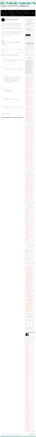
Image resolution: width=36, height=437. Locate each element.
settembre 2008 (27, 429)
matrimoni (30, 287)
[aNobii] (29, 319)
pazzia (29, 291)
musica (30, 288)
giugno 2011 (27, 388)
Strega (7, 50)
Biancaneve (27, 269)
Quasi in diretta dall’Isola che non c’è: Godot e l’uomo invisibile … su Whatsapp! (29, 147)
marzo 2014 (27, 355)
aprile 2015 (27, 347)
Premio (10, 49)
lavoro (27, 285)
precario (26, 297)
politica (30, 292)
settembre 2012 (27, 372)
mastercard (27, 287)
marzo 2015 (27, 348)
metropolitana (27, 288)
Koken (30, 283)
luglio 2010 (27, 400)
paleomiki (26, 112)
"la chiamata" (27, 266)
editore (30, 276)
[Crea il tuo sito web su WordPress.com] (18, 1)
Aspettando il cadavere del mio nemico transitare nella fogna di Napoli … (29, 134)
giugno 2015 (27, 344)
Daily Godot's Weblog (15, 6)
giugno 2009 (27, 417)
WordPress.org (27, 242)
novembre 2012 (27, 369)
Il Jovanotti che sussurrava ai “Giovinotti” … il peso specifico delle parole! (29, 144)
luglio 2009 (27, 416)
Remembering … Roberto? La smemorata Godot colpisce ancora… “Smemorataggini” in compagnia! (29, 81)
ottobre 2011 (27, 384)
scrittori (5, 50)
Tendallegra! (27, 240)
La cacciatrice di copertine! (29, 224)
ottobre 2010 (27, 396)
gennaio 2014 (27, 356)
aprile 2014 (27, 353)
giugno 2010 (27, 401)
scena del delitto (31, 301)
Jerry (30, 281)
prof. (29, 299)
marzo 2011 (27, 392)
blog (26, 249)
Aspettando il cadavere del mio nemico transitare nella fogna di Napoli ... (29, 179)
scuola (26, 257)
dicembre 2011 (27, 381)
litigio (29, 286)
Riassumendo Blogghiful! (13, 15)
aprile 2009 (27, 420)
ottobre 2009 (27, 412)
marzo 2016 (27, 343)
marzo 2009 (27, 421)
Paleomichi (27, 229)
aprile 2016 (27, 341)
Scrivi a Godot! (21, 15)
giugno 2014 (27, 351)
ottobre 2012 (27, 371)
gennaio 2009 (27, 424)
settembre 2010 (27, 397)
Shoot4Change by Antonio (29, 236)
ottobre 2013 (27, 357)
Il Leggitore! (27, 217)
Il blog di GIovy (27, 214)
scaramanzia (27, 301)
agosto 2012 (27, 373)
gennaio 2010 (27, 408)
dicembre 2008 (27, 425)
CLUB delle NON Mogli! (28, 250)
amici (32, 266)
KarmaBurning (3, 57)
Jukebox (27, 283)
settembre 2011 (27, 385)
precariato (30, 296)
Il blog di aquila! (27, 213)
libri (8, 49)
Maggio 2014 (27, 352)
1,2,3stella (2, 74)
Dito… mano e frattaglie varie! (29, 137)
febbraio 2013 (27, 365)
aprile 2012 (27, 377)
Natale (29, 289)
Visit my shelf (29, 327)
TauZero (26, 238)
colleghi (27, 274)
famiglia (30, 277)
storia (28, 305)
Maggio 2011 (27, 389)
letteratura (5, 49)
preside (29, 297)
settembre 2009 (27, 413)
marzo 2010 (27, 405)
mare (31, 286)
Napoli (26, 289)
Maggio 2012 (27, 376)
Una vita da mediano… (19, 52)
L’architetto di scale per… (5, 52)
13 (30, 266)
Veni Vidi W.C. (27, 241)
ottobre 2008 (27, 428)
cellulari (26, 273)
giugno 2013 (27, 361)
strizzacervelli (28, 306)
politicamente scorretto (28, 294)
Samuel (29, 300)
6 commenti (21, 49)
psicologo (32, 299)
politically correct (27, 293)
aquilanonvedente (4, 87)
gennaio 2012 (27, 380)
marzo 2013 (27, 364)
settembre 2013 (27, 359)
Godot (3, 49)
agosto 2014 (27, 349)
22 (27, 49)
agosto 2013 (27, 360)
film (29, 279)
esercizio (26, 277)
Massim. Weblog (27, 228)
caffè (29, 272)
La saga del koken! (4, 15)
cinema (28, 273)
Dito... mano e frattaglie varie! (29, 181)
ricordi (26, 300)
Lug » (28, 53)
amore (29, 267)
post (26, 296)
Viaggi (26, 261)
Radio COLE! (27, 233)
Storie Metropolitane (28, 258)
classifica (31, 273)
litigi (28, 286)
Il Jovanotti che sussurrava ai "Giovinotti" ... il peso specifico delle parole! (29, 188)
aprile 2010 (27, 404)
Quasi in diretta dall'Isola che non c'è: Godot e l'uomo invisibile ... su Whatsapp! (29, 192)
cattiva (31, 272)
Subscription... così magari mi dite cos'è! (29, 29)
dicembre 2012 (27, 368)
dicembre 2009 (27, 409)
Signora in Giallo (28, 304)
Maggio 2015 (27, 345)
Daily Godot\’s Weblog (28, 206)
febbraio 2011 (27, 393)
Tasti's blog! (27, 237)
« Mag (26, 53)
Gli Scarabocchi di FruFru (29, 210)
